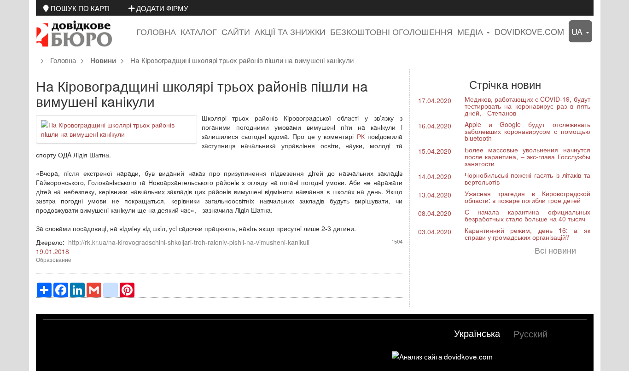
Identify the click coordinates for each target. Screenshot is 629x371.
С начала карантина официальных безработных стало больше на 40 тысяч (527, 215)
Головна (156, 31)
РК (361, 136)
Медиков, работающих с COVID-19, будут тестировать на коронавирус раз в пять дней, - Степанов (527, 105)
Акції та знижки (290, 31)
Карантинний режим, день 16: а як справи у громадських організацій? (527, 234)
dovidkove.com (529, 31)
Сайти (235, 31)
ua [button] (578, 31)
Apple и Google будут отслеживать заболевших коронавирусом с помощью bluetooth (527, 131)
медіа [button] (471, 31)
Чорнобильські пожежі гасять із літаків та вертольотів (527, 178)
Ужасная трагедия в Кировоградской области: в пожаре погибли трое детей (527, 197)
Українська (477, 333)
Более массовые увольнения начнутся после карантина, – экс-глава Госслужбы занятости (527, 156)
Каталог (199, 31)
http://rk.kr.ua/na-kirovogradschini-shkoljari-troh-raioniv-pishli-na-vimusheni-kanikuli (188, 242)
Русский (530, 333)
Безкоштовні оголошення (391, 31)
